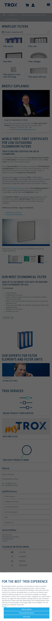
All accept (26, 617)
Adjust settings (26, 609)
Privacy (4, 607)
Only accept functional (26, 613)
